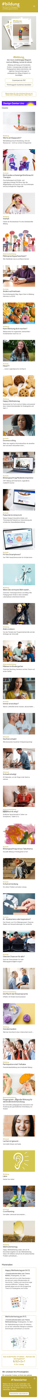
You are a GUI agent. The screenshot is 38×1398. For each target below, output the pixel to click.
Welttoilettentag (10, 1247)
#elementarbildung (9, 254)
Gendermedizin (9, 1029)
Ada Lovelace (9, 629)
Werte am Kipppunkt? (12, 138)
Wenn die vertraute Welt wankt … (16, 590)
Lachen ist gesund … (11, 1141)
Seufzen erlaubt (10, 739)
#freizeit (6, 737)
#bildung (6, 136)
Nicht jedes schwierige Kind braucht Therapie (18, 176)
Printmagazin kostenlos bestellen (19, 85)
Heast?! (6, 366)
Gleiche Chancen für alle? (14, 956)
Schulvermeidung (10, 884)
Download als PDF (19, 80)
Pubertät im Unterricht (12, 515)
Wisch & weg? (10, 811)
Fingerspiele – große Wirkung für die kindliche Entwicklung (17, 1100)
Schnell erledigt (9, 774)
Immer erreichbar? (11, 704)
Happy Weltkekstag (11, 401)
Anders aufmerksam (11, 291)
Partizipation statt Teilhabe (14, 1064)
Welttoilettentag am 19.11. (16, 1316)
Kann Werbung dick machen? (15, 329)
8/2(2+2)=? (19, 1361)
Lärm (5, 1176)
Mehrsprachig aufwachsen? (14, 256)
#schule (5, 173)
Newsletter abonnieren (19, 1394)
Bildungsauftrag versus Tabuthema (18, 849)
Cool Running (8, 1211)
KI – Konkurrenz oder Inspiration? (17, 919)
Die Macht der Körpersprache (15, 994)
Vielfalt (6, 219)
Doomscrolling (9, 440)
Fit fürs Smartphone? (12, 554)
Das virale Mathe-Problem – (19, 1358)
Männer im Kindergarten (13, 666)
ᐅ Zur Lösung (19, 1364)
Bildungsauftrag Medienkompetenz (18, 478)
